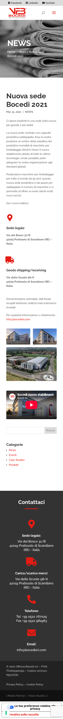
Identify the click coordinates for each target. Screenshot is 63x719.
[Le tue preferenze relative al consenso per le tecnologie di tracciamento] (6, 712)
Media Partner (16, 695)
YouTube (50, 3)
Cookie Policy (34, 684)
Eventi (12, 455)
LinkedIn (33, 3)
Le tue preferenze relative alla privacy (35, 707)
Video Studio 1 (37, 695)
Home (11, 51)
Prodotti (13, 464)
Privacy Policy (14, 684)
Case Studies (16, 460)
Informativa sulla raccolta (21, 714)
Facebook (16, 3)
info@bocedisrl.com (18, 319)
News (22, 51)
